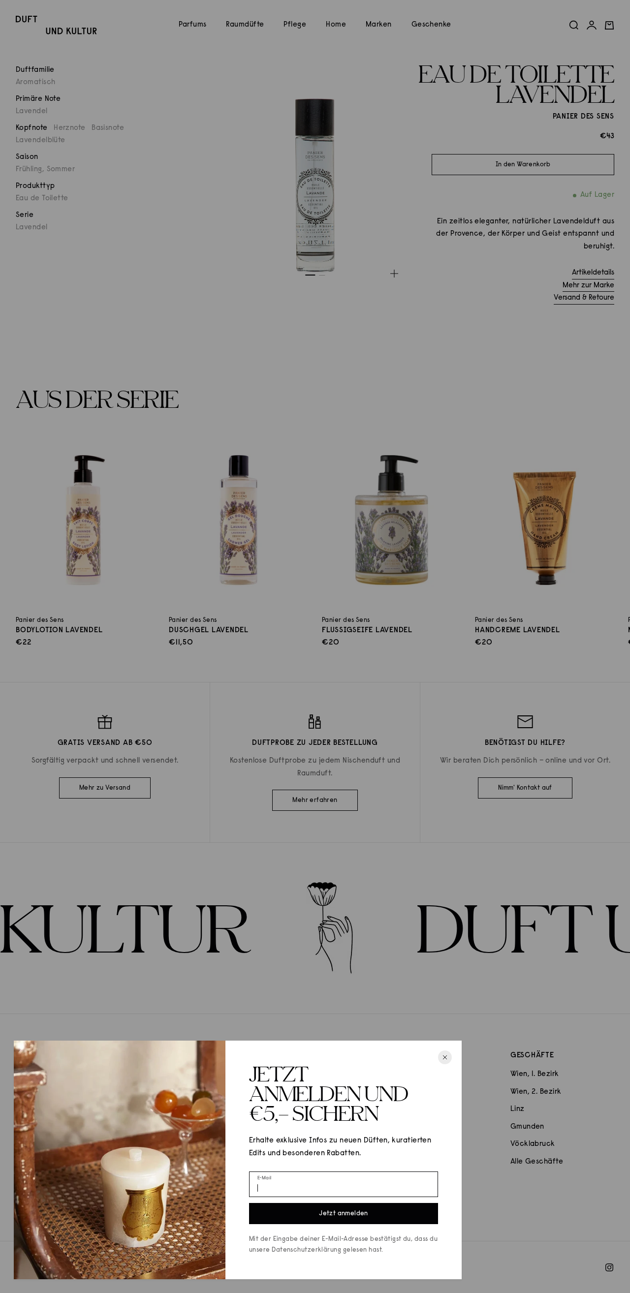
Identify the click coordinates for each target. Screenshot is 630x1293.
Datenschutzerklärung (306, 1250)
